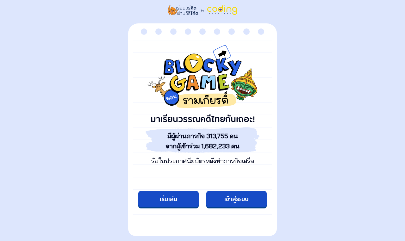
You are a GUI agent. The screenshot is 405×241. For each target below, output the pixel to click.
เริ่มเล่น (169, 199)
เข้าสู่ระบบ (236, 199)
